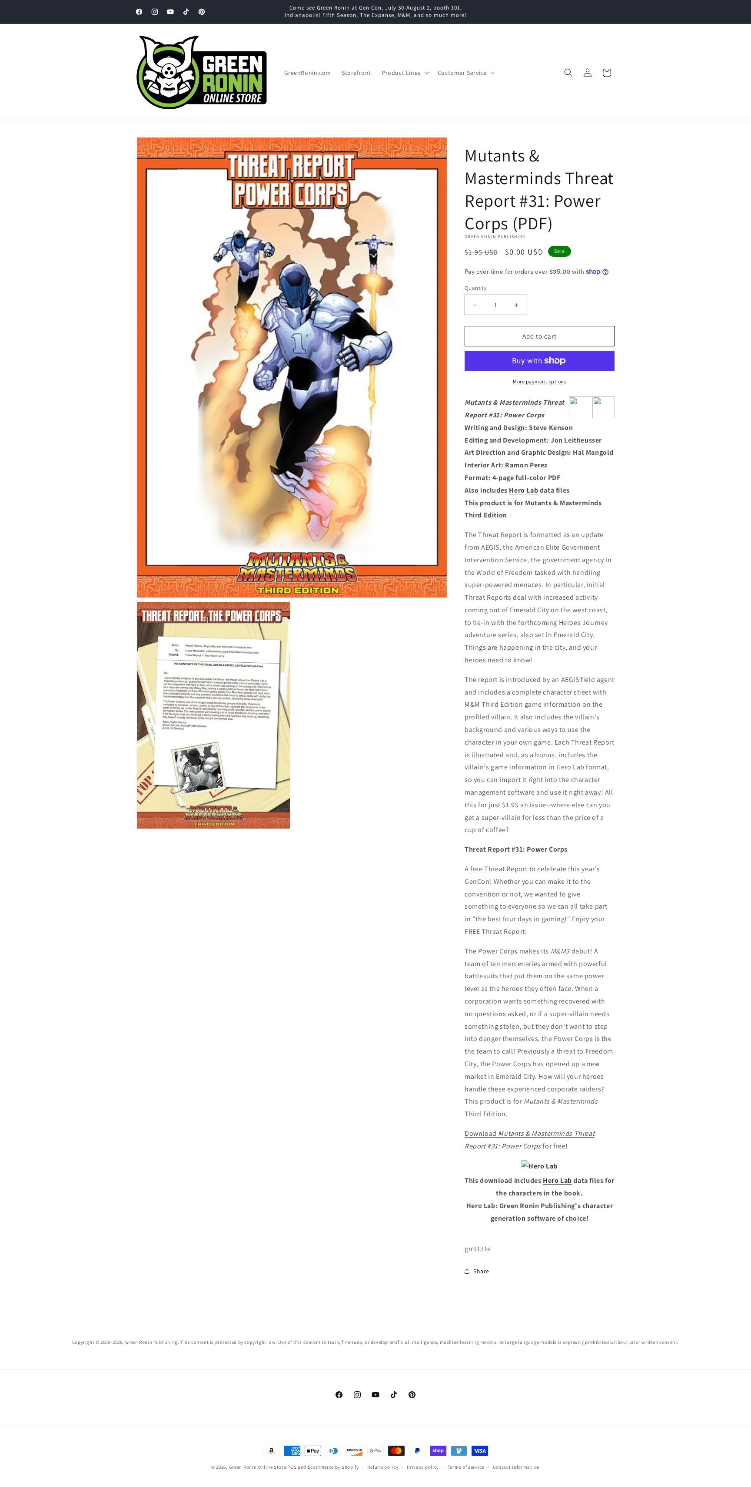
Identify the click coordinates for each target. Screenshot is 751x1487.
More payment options (539, 381)
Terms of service (466, 1467)
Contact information (516, 1467)
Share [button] (481, 1271)
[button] (404, 73)
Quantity (475, 288)
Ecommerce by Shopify (333, 1467)
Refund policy (382, 1467)
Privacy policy (423, 1467)
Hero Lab (523, 490)
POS (291, 1467)
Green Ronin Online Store (257, 1467)
